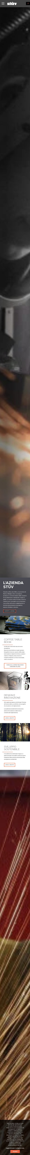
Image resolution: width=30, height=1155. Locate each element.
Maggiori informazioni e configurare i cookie (15, 1148)
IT (28, 3)
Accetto (15, 1151)
